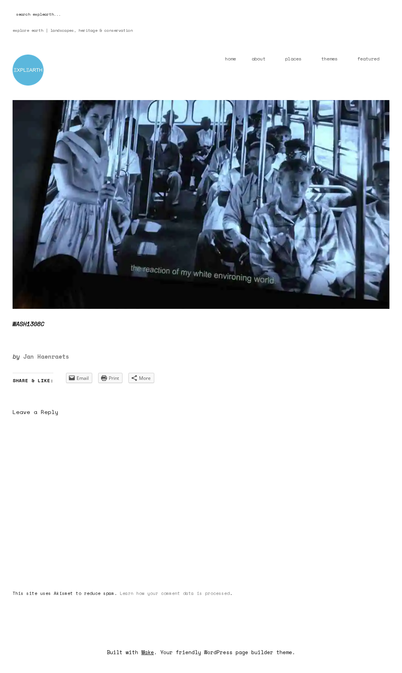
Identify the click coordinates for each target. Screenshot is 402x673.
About (258, 58)
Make (147, 652)
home (230, 58)
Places (293, 58)
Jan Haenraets (46, 356)
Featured (368, 58)
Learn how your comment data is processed (175, 593)
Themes (329, 58)
